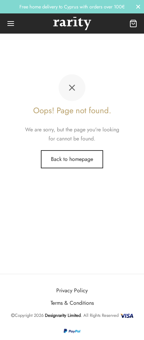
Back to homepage (72, 159)
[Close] (138, 6)
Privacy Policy (72, 290)
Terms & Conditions (72, 303)
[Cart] (133, 23)
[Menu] (11, 23)
